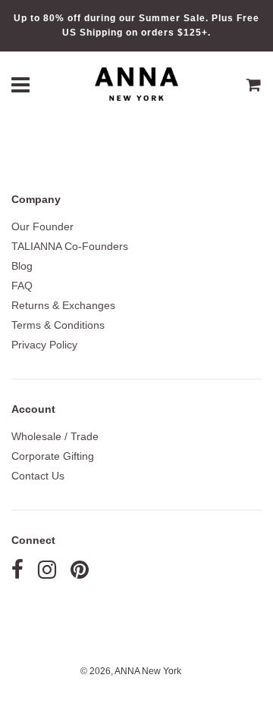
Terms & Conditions (58, 325)
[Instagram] (47, 573)
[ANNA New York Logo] (136, 84)
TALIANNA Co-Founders (69, 246)
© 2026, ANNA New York (130, 671)
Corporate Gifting (52, 456)
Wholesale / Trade (55, 436)
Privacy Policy (44, 345)
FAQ (22, 286)
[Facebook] (17, 573)
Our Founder (42, 226)
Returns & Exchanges (63, 305)
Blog (22, 266)
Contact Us (37, 476)
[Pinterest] (80, 573)
